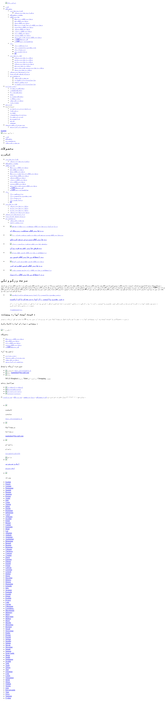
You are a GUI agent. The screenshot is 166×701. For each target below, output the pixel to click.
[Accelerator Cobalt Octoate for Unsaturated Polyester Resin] (35, 295)
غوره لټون (7, 397)
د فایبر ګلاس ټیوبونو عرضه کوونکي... (28, 239)
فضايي (13, 113)
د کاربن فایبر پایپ (23, 62)
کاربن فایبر (16, 56)
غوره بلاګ (18, 397)
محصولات (8, 9)
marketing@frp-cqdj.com (20, 373)
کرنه (12, 121)
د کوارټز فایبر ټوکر (24, 13)
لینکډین (19, 387)
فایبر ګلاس (14, 17)
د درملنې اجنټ (21, 82)
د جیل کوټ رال (20, 51)
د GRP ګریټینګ (21, 39)
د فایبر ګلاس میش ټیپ (23, 27)
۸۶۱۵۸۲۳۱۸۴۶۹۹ (12, 453)
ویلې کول (14, 111)
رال (11, 43)
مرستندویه (15, 76)
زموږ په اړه (10, 86)
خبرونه (8, 104)
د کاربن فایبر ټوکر (23, 58)
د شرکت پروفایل (17, 88)
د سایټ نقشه (29, 397)
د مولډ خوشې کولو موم (20, 74)
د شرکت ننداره (16, 96)
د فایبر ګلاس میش (21, 23)
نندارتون (14, 102)
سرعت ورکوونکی (21, 78)
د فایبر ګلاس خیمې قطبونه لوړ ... (26, 265)
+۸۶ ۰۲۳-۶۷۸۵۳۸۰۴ (22, 371)
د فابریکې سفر (16, 100)
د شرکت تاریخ (16, 92)
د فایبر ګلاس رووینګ (23, 19)
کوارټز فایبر (16, 11)
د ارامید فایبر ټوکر (19, 72)
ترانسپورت (15, 119)
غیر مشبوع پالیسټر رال (25, 47)
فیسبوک (17, 389)
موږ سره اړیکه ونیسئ (15, 125)
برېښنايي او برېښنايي (20, 109)
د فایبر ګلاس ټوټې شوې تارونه (28, 37)
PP (15, 53)
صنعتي (13, 123)
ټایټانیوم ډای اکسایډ (25, 80)
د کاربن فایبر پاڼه (23, 60)
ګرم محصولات (41, 397)
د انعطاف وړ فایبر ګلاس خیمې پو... (27, 257)
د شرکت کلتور (16, 90)
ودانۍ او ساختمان (18, 115)
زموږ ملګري (15, 98)
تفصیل (13, 309)
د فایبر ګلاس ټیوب (22, 35)
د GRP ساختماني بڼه (23, 41)
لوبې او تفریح (16, 117)
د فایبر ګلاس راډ (21, 33)
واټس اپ (18, 391)
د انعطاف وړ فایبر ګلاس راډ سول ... (27, 274)
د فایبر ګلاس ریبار (23, 31)
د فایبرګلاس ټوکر (22, 29)
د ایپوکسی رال (21, 45)
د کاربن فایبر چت (22, 66)
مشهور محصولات (16, 15)
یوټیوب (17, 393)
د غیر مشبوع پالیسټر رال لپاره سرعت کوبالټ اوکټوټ (37, 299)
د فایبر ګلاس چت (21, 21)
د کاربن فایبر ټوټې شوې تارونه (29, 68)
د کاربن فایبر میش (23, 70)
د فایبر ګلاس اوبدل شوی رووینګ (28, 25)
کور (7, 7)
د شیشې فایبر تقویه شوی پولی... (26, 248)
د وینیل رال (20, 49)
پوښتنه (19, 309)
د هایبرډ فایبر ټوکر (24, 64)
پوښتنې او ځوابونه (19, 127)
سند (11, 94)
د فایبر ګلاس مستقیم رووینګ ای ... (27, 230)
